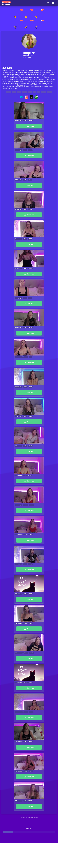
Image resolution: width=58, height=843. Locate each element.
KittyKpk (29, 52)
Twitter (31, 79)
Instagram (24, 79)
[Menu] (53, 3)
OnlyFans (20, 85)
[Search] (48, 3)
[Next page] (29, 823)
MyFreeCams (27, 70)
